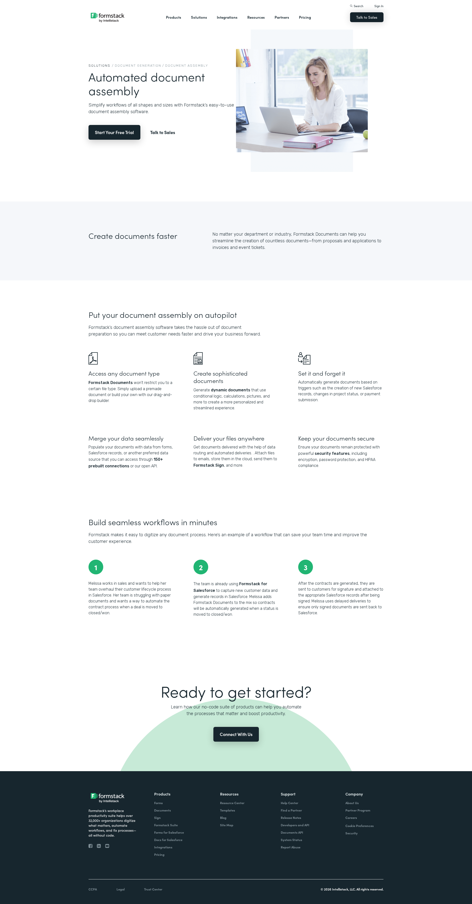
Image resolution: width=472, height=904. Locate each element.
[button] (173, 17)
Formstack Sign (208, 465)
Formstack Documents (110, 382)
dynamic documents (230, 390)
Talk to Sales (366, 17)
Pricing (305, 17)
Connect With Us (236, 734)
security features (332, 453)
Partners (282, 17)
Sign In (379, 6)
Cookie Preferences (359, 825)
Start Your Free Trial (114, 132)
